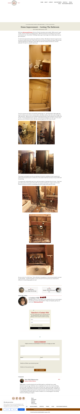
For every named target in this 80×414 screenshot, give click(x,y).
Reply (59, 379)
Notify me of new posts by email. (27, 367)
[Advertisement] (40, 14)
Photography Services (61, 406)
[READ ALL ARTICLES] (38, 302)
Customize (7, 409)
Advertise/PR (33, 399)
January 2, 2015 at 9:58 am (30, 381)
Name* (21, 357)
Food (53, 406)
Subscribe (40, 328)
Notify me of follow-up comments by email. (29, 363)
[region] (14, 406)
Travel (47, 406)
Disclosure (33, 400)
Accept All (21, 409)
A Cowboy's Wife (47, 412)
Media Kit (33, 402)
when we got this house (27, 32)
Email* (41, 357)
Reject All (14, 409)
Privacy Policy (34, 403)
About (32, 398)
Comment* (22, 346)
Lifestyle (42, 406)
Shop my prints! (33, 406)
